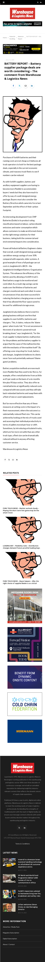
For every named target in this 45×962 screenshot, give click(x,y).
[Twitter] (19, 85)
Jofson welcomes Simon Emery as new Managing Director (28, 906)
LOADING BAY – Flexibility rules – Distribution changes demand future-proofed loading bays (21, 547)
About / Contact (9, 944)
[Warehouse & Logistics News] (22, 14)
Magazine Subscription (11, 933)
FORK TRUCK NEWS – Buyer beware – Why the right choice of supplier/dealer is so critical (21, 582)
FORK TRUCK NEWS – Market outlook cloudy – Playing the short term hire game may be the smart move (21, 510)
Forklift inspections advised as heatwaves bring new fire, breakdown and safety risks (29, 893)
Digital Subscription (10, 939)
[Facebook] (13, 85)
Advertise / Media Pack (11, 927)
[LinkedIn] (32, 85)
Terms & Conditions (22, 844)
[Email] (25, 85)
